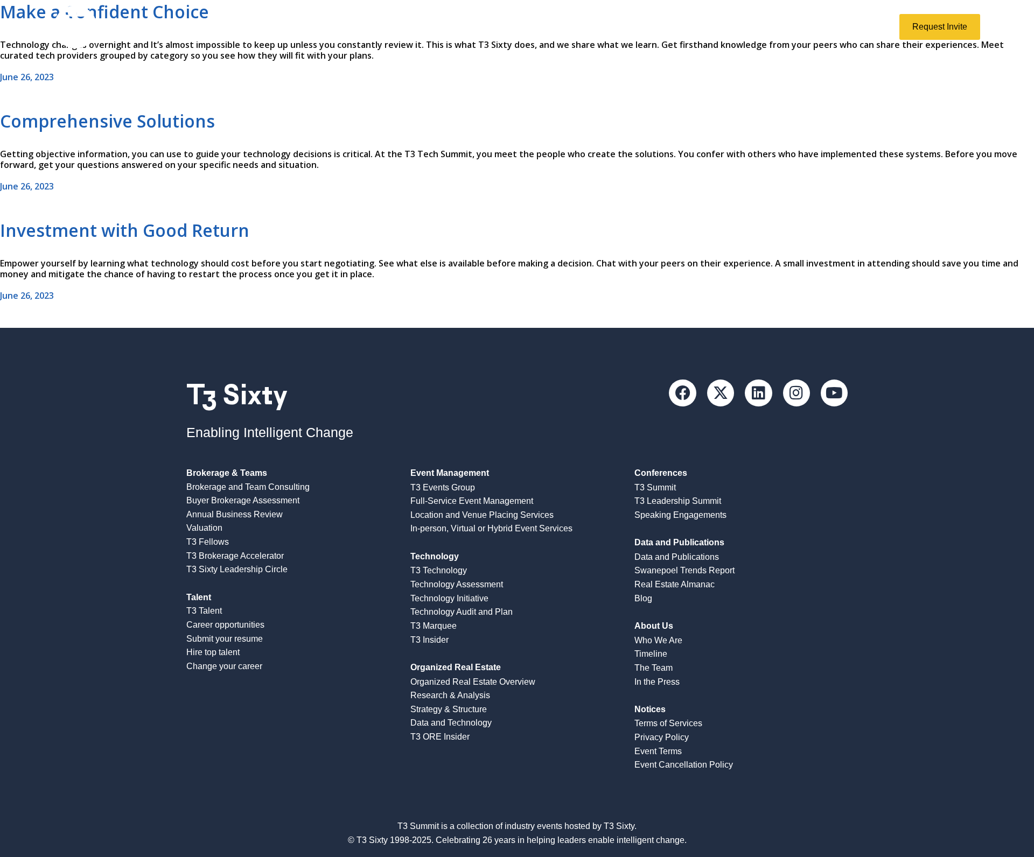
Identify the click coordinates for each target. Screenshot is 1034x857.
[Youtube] (834, 393)
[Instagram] (796, 393)
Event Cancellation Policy (683, 764)
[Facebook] (682, 393)
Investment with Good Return (124, 230)
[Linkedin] (758, 393)
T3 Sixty (237, 394)
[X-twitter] (720, 393)
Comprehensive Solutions (107, 120)
